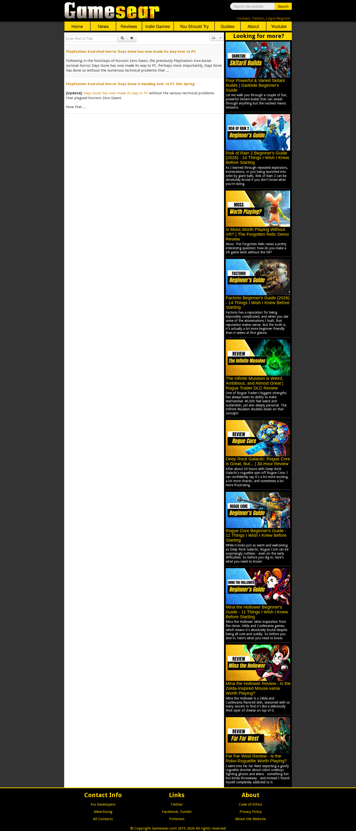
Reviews (129, 26)
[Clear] (132, 38)
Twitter (258, 18)
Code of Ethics (250, 804)
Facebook (170, 811)
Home (77, 26)
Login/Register (278, 18)
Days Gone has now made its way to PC (116, 93)
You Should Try (194, 26)
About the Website (250, 819)
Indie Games (157, 26)
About (253, 26)
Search (283, 6)
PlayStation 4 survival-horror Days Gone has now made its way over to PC (131, 51)
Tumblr (186, 811)
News (103, 26)
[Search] (122, 38)
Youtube (279, 26)
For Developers (103, 804)
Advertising (103, 811)
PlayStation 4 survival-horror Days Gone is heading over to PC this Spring (130, 84)
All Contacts (103, 819)
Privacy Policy (251, 811)
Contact (243, 18)
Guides (227, 26)
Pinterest (177, 819)
